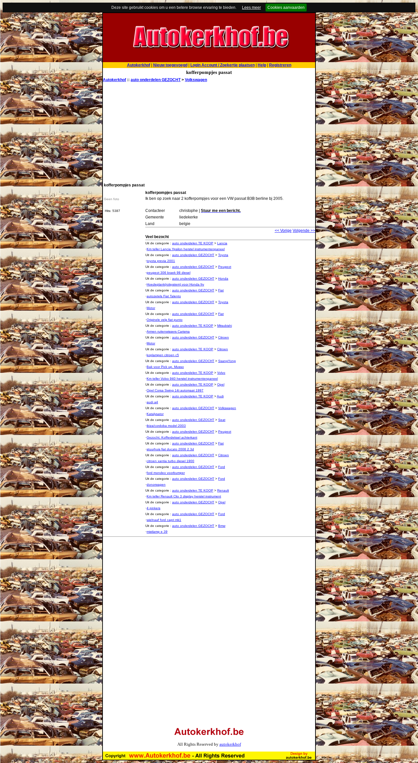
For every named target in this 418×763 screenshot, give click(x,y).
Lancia (222, 243)
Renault (223, 490)
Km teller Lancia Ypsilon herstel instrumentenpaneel (186, 249)
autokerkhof (230, 744)
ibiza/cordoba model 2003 (166, 425)
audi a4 (152, 402)
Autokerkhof (114, 80)
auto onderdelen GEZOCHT (156, 80)
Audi (220, 396)
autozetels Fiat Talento (164, 296)
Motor (151, 308)
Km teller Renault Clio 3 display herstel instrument (184, 496)
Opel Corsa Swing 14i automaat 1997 (175, 390)
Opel (220, 384)
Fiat (221, 290)
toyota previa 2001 (161, 261)
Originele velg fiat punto (165, 319)
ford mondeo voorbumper (166, 473)
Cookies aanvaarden (286, 7)
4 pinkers (153, 508)
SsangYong (227, 361)
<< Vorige (283, 230)
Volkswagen (196, 80)
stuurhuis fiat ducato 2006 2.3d (170, 449)
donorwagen (156, 484)
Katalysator (155, 414)
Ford (221, 467)
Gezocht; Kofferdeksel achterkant (172, 437)
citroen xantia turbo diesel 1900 (170, 461)
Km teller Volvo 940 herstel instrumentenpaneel (182, 378)
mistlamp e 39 (157, 531)
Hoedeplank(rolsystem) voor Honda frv (175, 284)
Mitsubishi (224, 325)
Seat (221, 420)
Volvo (221, 372)
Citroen (223, 337)
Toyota (223, 255)
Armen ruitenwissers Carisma (168, 331)
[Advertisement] (209, 132)
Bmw (221, 526)
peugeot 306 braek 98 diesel (168, 272)
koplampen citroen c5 (163, 355)
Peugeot (224, 267)
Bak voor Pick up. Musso (165, 367)
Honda (223, 278)
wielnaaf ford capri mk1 (164, 520)
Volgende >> (304, 230)
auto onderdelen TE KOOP (192, 243)
